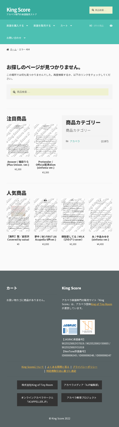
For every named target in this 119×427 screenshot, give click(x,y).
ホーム (13, 49)
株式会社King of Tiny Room (37, 385)
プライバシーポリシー (85, 367)
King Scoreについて (33, 367)
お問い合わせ (14, 38)
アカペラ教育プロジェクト (82, 397)
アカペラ (75, 141)
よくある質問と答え (58, 367)
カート (64, 25)
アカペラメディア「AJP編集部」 (82, 385)
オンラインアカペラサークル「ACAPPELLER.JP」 (37, 399)
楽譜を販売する (42, 25)
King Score (18, 9)
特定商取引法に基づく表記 (61, 371)
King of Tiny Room (101, 304)
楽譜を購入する (15, 25)
